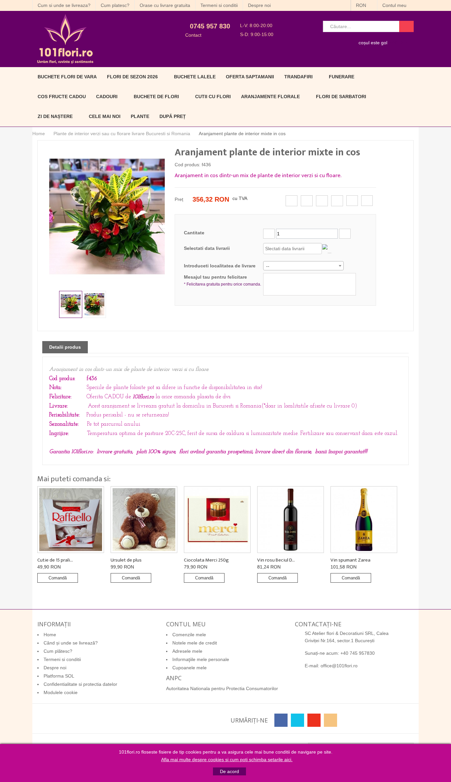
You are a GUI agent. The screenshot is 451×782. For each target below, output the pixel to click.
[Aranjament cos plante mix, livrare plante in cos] (70, 304)
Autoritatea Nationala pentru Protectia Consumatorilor (222, 688)
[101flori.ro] (92, 39)
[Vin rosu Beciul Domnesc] (290, 519)
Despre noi (259, 5)
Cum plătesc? (58, 651)
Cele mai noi (105, 116)
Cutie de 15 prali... (55, 560)
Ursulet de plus (126, 560)
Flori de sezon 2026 (132, 76)
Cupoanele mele (189, 667)
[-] (269, 234)
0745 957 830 (210, 26)
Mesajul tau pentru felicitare (222, 280)
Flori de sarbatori (341, 96)
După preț (172, 116)
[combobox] (303, 265)
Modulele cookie (61, 692)
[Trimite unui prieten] (352, 200)
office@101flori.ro (339, 665)
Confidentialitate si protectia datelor (80, 684)
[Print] (367, 200)
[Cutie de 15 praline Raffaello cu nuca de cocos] (70, 519)
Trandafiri (298, 76)
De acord (229, 771)
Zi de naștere (55, 116)
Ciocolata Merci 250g (206, 560)
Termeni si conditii (219, 5)
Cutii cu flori (213, 96)
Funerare (341, 76)
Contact (193, 35)
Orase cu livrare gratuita (165, 5)
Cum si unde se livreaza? (64, 5)
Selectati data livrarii (207, 248)
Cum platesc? (115, 5)
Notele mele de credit (194, 642)
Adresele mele (187, 651)
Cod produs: (187, 164)
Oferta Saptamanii (250, 76)
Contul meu (395, 5)
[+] (345, 234)
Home (38, 133)
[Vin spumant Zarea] (363, 519)
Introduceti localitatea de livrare (220, 265)
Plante (140, 116)
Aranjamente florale (270, 96)
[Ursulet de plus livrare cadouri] (144, 519)
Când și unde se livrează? (71, 642)
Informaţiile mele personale (200, 659)
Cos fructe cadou (62, 96)
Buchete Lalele (195, 76)
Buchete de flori (156, 96)
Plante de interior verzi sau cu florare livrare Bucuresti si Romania (121, 133)
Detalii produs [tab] (65, 347)
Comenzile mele (189, 634)
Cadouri (107, 96)
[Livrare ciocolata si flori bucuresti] (217, 519)
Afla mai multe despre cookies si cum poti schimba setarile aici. (227, 759)
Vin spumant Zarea (350, 560)
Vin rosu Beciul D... (276, 560)
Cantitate (194, 232)
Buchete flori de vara (67, 76)
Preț (179, 199)
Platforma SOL (59, 676)
